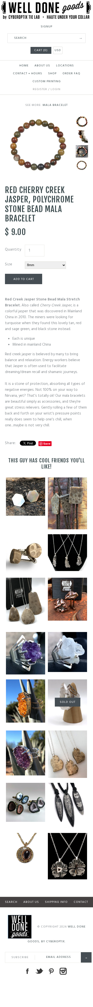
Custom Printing (46, 81)
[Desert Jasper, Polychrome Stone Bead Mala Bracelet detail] (82, 136)
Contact (81, 902)
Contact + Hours (27, 73)
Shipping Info (56, 902)
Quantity (13, 250)
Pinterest (51, 971)
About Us (42, 65)
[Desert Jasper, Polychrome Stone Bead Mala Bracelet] (82, 122)
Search (11, 902)
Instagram (63, 971)
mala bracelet (55, 105)
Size (8, 264)
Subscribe (20, 957)
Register (40, 89)
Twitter (39, 971)
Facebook (27, 971)
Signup (46, 26)
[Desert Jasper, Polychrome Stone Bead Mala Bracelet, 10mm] (82, 151)
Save (47, 443)
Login (56, 89)
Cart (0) (41, 50)
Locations (65, 65)
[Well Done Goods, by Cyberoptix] (46, 4)
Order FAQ (71, 73)
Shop (52, 73)
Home (24, 65)
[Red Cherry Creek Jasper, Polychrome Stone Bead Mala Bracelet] (39, 118)
